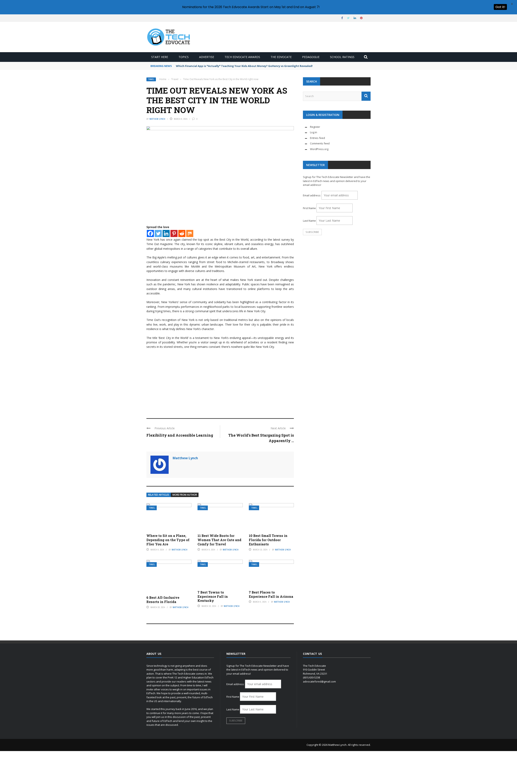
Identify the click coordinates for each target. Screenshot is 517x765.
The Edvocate (281, 57)
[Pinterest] (174, 233)
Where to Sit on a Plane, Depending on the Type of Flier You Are (167, 539)
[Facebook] (150, 233)
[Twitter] (158, 233)
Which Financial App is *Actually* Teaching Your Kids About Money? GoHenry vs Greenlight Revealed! (244, 66)
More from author (184, 494)
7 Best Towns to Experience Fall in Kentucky (213, 596)
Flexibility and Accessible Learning (179, 435)
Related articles (158, 494)
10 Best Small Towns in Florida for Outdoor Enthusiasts (268, 539)
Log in (313, 132)
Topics (184, 57)
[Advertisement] (220, 381)
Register (315, 127)
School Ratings (342, 57)
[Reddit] (181, 233)
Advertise (206, 57)
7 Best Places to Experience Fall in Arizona (271, 594)
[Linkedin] (166, 233)
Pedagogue (310, 57)
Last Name (309, 220)
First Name (309, 208)
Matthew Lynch (157, 118)
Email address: (312, 195)
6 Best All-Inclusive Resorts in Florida (162, 599)
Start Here (159, 57)
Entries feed (317, 138)
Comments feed (320, 143)
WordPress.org (319, 149)
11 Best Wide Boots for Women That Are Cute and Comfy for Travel (219, 539)
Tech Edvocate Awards (242, 57)
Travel (151, 79)
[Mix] (189, 233)
